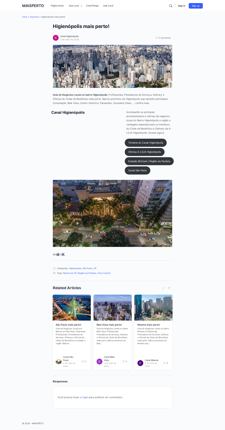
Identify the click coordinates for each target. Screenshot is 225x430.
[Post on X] (63, 254)
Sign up (196, 5)
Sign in (181, 5)
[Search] (171, 6)
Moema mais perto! (148, 324)
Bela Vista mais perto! (109, 324)
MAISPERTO (33, 6)
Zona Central (104, 273)
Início (24, 16)
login (85, 397)
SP (95, 268)
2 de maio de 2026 (69, 39)
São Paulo (87, 268)
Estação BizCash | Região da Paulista (149, 161)
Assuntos (34, 16)
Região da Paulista (87, 273)
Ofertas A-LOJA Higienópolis (144, 151)
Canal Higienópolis (69, 36)
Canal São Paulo (137, 170)
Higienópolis (75, 268)
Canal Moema (151, 360)
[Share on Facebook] (58, 254)
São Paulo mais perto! (68, 324)
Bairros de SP (70, 273)
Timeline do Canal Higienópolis (145, 142)
